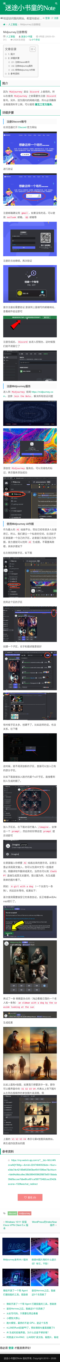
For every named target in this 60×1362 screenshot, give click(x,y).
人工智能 (12, 24)
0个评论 (36, 39)
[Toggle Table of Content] (31, 49)
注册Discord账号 (22, 62)
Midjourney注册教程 (15, 32)
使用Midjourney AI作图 (25, 69)
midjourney (24, 1213)
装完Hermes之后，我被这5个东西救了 (26, 1308)
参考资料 (15, 73)
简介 (13, 54)
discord (12, 1213)
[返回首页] (4, 24)
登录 (47, 18)
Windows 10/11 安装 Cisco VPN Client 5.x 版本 (15, 1225)
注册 (56, 18)
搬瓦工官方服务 (43, 104)
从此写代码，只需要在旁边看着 (22, 1313)
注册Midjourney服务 (23, 65)
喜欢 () (32, 1197)
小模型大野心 (13, 1318)
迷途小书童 (26, 36)
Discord (22, 127)
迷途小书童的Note (13, 1358)
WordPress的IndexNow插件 (44, 1223)
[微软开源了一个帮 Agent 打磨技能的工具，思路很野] (17, 1277)
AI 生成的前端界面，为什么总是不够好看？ (28, 1332)
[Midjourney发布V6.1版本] (17, 1246)
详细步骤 (15, 58)
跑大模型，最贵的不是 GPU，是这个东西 (27, 1322)
